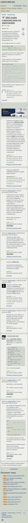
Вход (24, 5)
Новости (3, 5)
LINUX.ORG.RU (8, 2)
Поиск (8, 11)
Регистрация (18, 5)
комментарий (11, 190)
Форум (14, 8)
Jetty (8, 90)
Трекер (3, 11)
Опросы (19, 8)
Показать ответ (11, 164)
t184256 (9, 296)
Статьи (9, 8)
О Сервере (4, 512)
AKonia (9, 155)
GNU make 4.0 (12, 499)
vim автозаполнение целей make (16, 493)
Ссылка (4, 100)
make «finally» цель (12, 486)
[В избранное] (23, 29)
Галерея (3, 8)
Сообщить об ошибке (6, 515)
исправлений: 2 (10, 162)
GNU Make (11, 504)
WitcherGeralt (10, 176)
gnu (5, 25)
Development (11, 14)
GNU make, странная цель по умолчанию (11, 20)
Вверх (24, 512)
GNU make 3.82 (12, 501)
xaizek (8, 371)
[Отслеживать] (23, 33)
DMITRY (9, 271)
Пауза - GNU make (12, 497)
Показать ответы (11, 375)
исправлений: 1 (10, 183)
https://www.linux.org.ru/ (7, 517)
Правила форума (12, 512)
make (8, 25)
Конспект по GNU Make (14, 475)
